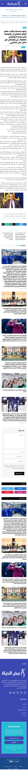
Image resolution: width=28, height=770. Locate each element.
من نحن (24, 707)
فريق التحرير (23, 713)
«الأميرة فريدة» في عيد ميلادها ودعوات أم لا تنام (14, 391)
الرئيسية (24, 704)
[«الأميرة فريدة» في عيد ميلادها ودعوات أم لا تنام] (14, 380)
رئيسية (24, 27)
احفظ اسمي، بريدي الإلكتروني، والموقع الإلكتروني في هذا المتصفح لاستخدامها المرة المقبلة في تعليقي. (14, 467)
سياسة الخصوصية (22, 710)
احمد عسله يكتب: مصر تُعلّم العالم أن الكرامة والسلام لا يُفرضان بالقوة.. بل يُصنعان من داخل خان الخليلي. (15, 216)
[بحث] (2, 4)
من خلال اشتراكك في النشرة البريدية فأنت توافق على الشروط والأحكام (14, 748)
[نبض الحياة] (14, 3)
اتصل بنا (24, 716)
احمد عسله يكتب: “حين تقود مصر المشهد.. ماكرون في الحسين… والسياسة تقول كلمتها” (7, 236)
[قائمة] (25, 4)
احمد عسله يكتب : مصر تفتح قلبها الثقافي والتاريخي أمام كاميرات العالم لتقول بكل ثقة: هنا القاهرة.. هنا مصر (20, 236)
